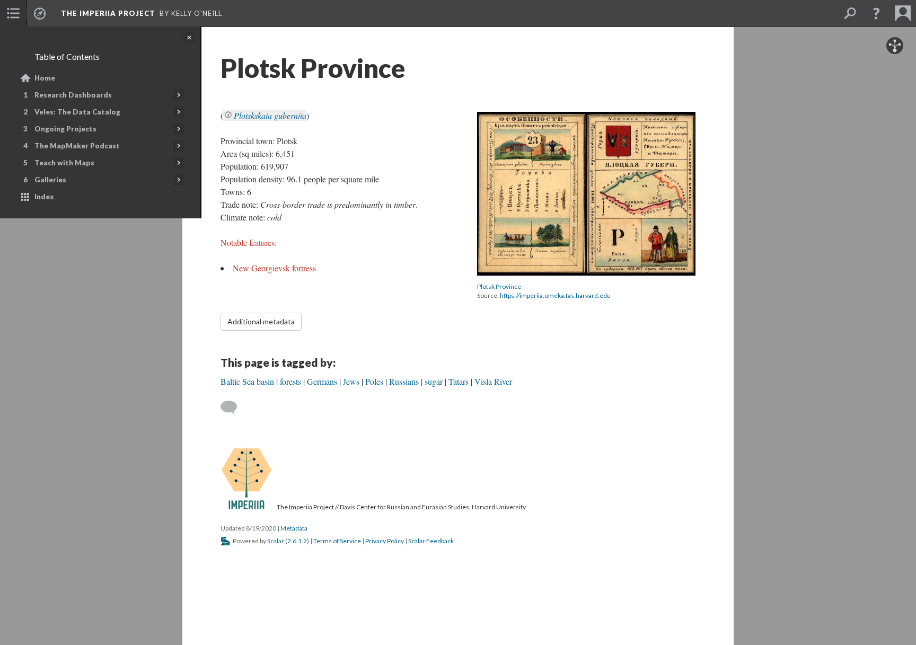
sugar (434, 381)
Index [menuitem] (44, 196)
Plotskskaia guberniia (270, 115)
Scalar (275, 541)
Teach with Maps (64, 162)
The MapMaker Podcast (77, 146)
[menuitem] (13, 13)
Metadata (293, 528)
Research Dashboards (73, 95)
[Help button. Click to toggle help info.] (876, 13)
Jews (351, 381)
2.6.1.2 (297, 541)
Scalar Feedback (431, 541)
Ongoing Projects (65, 129)
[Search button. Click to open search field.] (849, 13)
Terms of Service (337, 541)
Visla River (493, 381)
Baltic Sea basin (247, 381)
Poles (374, 381)
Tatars (458, 381)
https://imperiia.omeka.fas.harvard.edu (555, 295)
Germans (322, 381)
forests (290, 381)
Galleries (50, 179)
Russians (404, 381)
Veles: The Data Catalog (77, 112)
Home (44, 78)
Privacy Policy (384, 541)
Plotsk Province (499, 286)
